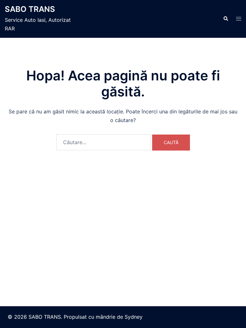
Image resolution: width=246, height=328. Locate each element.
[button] (225, 18)
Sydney (134, 317)
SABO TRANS (30, 9)
